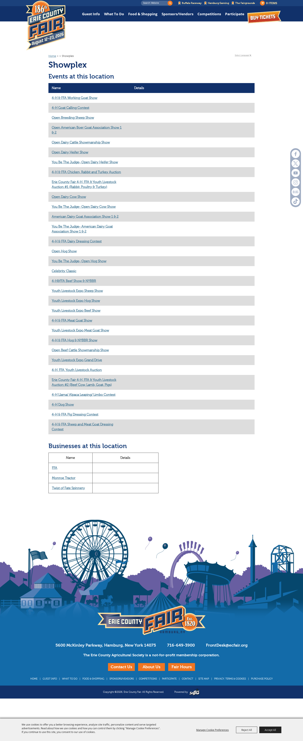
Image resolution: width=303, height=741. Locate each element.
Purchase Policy (262, 678)
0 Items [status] (271, 3)
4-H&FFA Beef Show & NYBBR (74, 281)
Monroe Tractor (63, 478)
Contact (187, 678)
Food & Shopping (142, 14)
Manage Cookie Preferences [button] (212, 730)
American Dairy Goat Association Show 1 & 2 (85, 216)
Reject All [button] (246, 730)
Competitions (209, 14)
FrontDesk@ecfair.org (227, 645)
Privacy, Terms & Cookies (230, 678)
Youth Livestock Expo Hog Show (76, 301)
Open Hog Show (64, 251)
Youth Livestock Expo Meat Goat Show (80, 330)
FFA (54, 468)
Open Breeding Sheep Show (73, 118)
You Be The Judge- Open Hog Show (79, 261)
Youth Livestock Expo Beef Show (76, 310)
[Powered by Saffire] (194, 692)
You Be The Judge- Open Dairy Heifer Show (85, 162)
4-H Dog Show (63, 404)
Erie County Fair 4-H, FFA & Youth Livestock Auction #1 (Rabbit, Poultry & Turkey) (84, 184)
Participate (234, 14)
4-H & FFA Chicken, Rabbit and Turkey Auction (86, 172)
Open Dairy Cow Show (69, 197)
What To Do (114, 14)
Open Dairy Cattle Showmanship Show (81, 142)
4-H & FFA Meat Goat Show (72, 320)
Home (52, 56)
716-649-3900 (181, 645)
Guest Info (91, 14)
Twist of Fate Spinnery (68, 488)
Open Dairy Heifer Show (70, 152)
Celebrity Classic (64, 271)
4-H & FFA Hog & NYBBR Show (74, 340)
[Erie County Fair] (45, 25)
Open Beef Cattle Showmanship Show (80, 350)
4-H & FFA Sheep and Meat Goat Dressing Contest (82, 427)
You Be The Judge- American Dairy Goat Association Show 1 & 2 (82, 229)
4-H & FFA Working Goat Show (74, 98)
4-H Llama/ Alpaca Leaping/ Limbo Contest (83, 395)
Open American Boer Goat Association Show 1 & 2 (87, 130)
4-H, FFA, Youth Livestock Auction (77, 370)
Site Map (203, 678)
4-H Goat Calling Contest (70, 108)
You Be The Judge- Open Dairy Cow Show (84, 207)
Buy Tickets (264, 17)
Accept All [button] (270, 730)
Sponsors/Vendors (177, 14)
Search (170, 3)
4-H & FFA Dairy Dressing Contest (77, 241)
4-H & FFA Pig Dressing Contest (75, 414)
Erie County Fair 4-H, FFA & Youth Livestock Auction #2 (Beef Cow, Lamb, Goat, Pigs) (84, 382)
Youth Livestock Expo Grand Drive (77, 360)
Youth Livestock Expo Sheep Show (77, 291)
